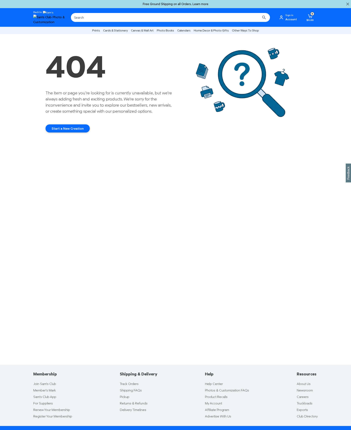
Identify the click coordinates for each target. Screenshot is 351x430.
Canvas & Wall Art (142, 30)
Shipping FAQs (131, 390)
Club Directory (307, 416)
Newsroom (305, 390)
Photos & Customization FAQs (227, 390)
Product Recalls (216, 396)
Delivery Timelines (133, 409)
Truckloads (304, 403)
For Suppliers (43, 403)
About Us (304, 384)
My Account (213, 403)
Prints (96, 30)
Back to (37, 12)
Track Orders (129, 384)
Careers (303, 396)
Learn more (200, 4)
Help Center (214, 384)
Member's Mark (44, 390)
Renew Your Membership (51, 409)
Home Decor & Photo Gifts (211, 30)
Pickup (124, 396)
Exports (302, 409)
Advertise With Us (218, 416)
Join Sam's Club (44, 384)
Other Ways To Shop (245, 30)
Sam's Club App (44, 396)
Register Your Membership (52, 416)
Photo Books (165, 30)
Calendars (184, 30)
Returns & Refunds (133, 403)
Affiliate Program (217, 409)
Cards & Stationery (115, 30)
